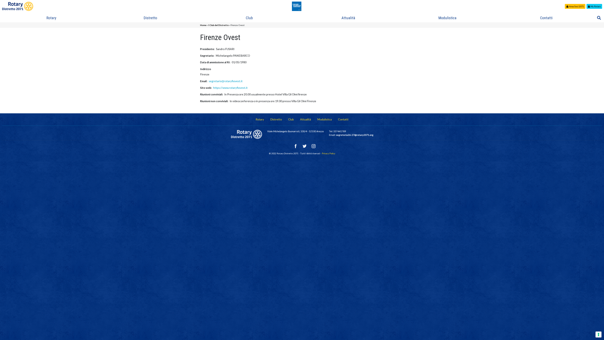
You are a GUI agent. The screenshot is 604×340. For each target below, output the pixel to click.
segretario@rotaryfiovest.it (226, 81)
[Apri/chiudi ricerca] (599, 17)
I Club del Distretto (218, 25)
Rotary (51, 18)
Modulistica (447, 18)
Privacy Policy (328, 153)
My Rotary (596, 6)
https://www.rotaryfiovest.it (230, 87)
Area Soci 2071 (576, 6)
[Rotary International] (296, 6)
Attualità (348, 18)
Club (249, 18)
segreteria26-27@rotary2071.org (354, 134)
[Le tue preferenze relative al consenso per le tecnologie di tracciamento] (598, 334)
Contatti (546, 18)
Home (203, 25)
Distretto (150, 18)
